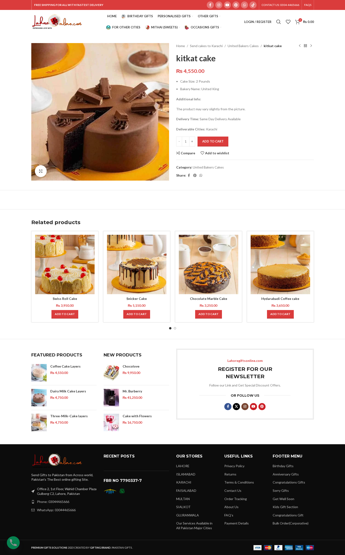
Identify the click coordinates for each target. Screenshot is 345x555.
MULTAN (183, 499)
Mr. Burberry (132, 391)
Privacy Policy (234, 466)
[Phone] (13, 542)
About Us (231, 507)
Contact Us (232, 490)
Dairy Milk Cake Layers (68, 391)
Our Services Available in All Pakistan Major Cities (194, 525)
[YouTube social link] (227, 5)
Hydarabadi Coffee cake (280, 299)
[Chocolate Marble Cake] (208, 264)
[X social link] (236, 406)
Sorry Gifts (281, 490)
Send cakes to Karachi (206, 46)
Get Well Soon (283, 499)
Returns (230, 474)
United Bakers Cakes (243, 46)
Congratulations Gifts (289, 482)
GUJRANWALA (187, 515)
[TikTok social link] (253, 5)
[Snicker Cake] (136, 264)
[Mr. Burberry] (111, 397)
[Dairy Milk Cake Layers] (39, 397)
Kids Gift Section (285, 507)
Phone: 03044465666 (53, 502)
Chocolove (131, 366)
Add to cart (213, 141)
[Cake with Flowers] (111, 422)
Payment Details (236, 523)
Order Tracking (235, 499)
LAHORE (182, 466)
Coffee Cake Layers (65, 366)
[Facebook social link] (210, 5)
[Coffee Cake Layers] (39, 373)
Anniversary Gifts (286, 474)
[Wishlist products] (288, 22)
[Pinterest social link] (235, 5)
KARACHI (183, 482)
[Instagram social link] (218, 5)
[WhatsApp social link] (244, 5)
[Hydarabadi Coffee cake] (280, 264)
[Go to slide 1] (170, 328)
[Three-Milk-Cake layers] (39, 422)
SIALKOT (183, 507)
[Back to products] (305, 46)
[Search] (278, 22)
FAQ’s (228, 515)
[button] (64, 314)
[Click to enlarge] (41, 171)
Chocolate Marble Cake (208, 299)
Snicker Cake (136, 299)
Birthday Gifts (283, 466)
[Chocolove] (111, 373)
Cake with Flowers (137, 416)
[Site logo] (57, 21)
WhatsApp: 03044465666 (56, 510)
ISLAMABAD (185, 474)
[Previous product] (300, 46)
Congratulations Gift (288, 515)
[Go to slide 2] (175, 328)
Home (180, 46)
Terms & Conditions (239, 482)
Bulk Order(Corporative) (290, 523)
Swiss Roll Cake (65, 299)
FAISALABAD (186, 490)
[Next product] (311, 46)
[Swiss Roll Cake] (65, 264)
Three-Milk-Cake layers (69, 416)
